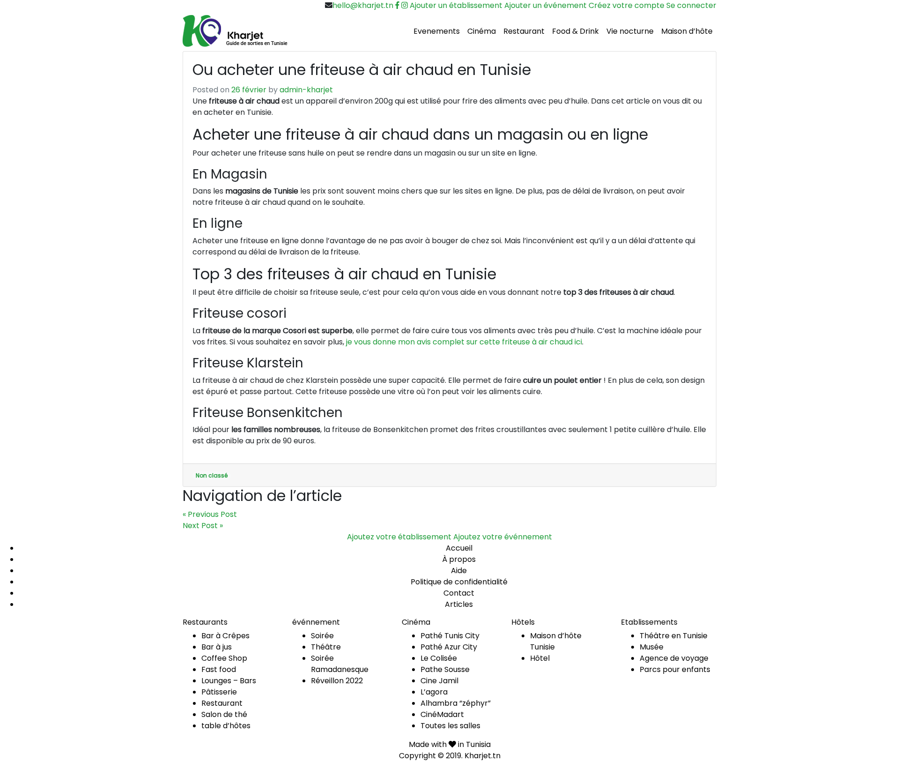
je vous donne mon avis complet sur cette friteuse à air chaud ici (464, 341)
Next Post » (203, 525)
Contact (458, 593)
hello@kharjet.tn (362, 5)
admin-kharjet (306, 89)
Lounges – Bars (228, 680)
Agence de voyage (674, 658)
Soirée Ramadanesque (339, 664)
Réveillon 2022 (337, 680)
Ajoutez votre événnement (502, 536)
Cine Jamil (439, 680)
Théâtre (326, 647)
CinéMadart (442, 714)
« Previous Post (210, 514)
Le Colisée (438, 658)
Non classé (212, 475)
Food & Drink (575, 31)
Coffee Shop (224, 658)
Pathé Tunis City (449, 635)
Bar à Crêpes (225, 635)
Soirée (322, 635)
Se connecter (691, 5)
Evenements (436, 31)
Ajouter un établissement (456, 5)
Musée (651, 647)
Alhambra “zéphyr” (455, 703)
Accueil (459, 548)
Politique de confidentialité (459, 581)
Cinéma (481, 31)
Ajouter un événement (545, 5)
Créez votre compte (626, 5)
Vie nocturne (630, 31)
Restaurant (524, 31)
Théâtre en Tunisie (673, 635)
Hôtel (540, 658)
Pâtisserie (219, 692)
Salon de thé (224, 714)
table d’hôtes (226, 725)
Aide (459, 570)
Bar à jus (216, 647)
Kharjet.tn (482, 755)
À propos (459, 559)
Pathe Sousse (445, 669)
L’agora (434, 692)
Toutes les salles (450, 725)
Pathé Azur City (448, 647)
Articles (459, 604)
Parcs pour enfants (675, 669)
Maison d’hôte (687, 31)
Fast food (218, 669)
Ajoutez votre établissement (399, 536)
